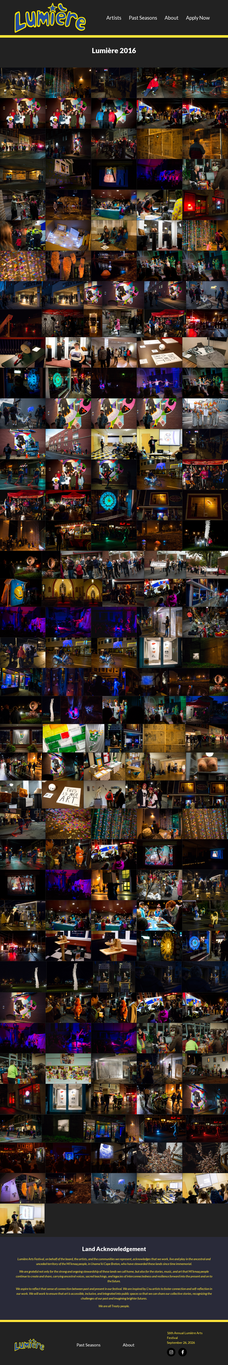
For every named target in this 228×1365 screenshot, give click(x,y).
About (171, 18)
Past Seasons (143, 18)
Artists (113, 18)
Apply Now (198, 18)
